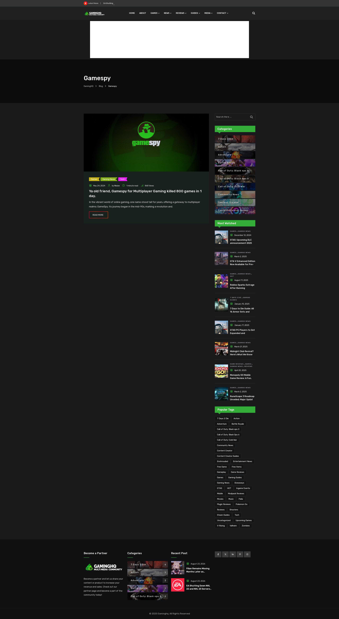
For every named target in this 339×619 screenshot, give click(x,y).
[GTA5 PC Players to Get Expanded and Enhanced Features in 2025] (221, 327)
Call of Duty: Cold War (227, 440)
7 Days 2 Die (235, 297)
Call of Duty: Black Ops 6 (228, 434)
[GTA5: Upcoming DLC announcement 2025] (221, 237)
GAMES (154, 13)
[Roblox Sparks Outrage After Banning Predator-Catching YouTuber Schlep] (221, 281)
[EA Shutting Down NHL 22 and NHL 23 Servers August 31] (177, 584)
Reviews (248, 366)
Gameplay (221, 472)
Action (237, 418)
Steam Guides (223, 515)
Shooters (234, 509)
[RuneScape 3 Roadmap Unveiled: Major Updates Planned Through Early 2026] (221, 393)
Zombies (246, 526)
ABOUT (142, 13)
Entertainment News (242, 461)
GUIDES (194, 13)
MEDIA (207, 13)
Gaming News (244, 231)
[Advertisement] (169, 39)
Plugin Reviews (224, 504)
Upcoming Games (244, 520)
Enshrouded (222, 461)
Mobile (220, 493)
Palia (241, 499)
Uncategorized (224, 520)
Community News (225, 445)
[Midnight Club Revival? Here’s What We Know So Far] (221, 348)
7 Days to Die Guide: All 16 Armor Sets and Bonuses (242, 311)
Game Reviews (237, 364)
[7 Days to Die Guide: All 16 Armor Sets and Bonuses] (221, 304)
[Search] (253, 13)
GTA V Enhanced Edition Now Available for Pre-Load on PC (242, 264)
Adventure (222, 424)
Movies (220, 499)
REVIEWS (180, 13)
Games (233, 231)
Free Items (237, 467)
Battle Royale (238, 424)
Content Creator (224, 450)
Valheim (233, 526)
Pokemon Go (241, 504)
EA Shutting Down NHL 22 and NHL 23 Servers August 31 (126, 3)
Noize (117, 186)
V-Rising (221, 526)
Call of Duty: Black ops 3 (228, 429)
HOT (232, 276)
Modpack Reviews (236, 493)
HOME (132, 13)
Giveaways (239, 483)
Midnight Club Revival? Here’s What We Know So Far (242, 354)
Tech (237, 515)
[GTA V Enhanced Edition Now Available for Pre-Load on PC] (221, 258)
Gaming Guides (235, 477)
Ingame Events (243, 488)
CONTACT (221, 13)
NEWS (166, 13)
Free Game (222, 467)
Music (231, 499)
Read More (98, 215)
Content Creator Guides (228, 456)
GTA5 (219, 488)
